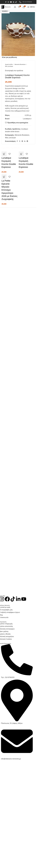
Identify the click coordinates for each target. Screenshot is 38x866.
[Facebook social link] (6, 2)
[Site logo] (6, 7)
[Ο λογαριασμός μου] (15, 7)
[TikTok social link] (16, 2)
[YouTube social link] (11, 2)
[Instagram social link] (8, 2)
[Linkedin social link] (13, 2)
